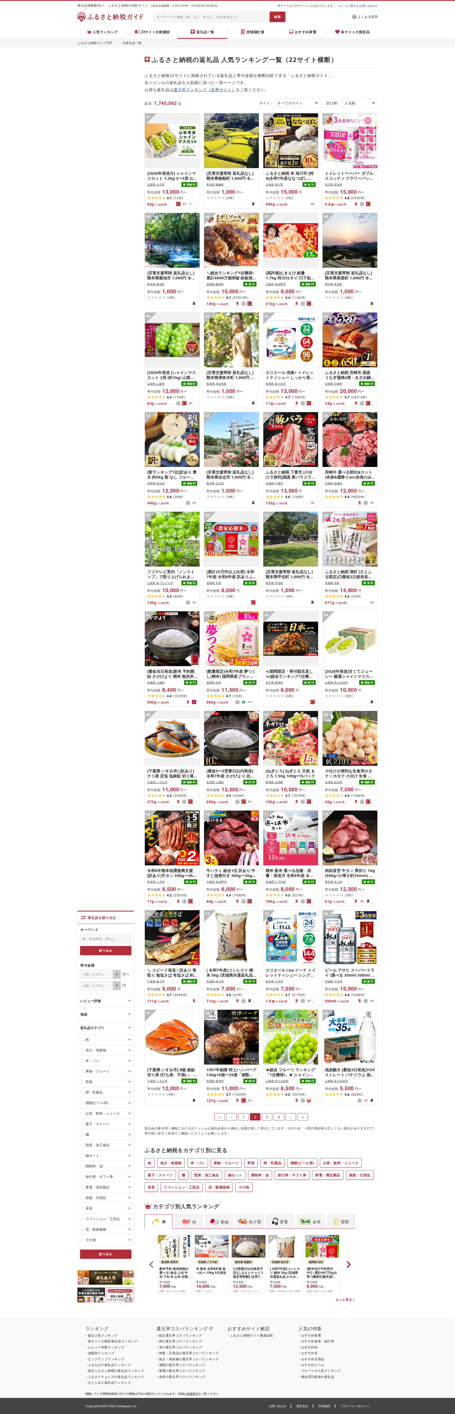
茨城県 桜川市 (215, 981)
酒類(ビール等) (302, 1163)
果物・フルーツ (226, 1163)
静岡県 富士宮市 (276, 384)
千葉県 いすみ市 (157, 782)
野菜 (251, 1163)
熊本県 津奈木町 (216, 384)
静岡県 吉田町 (274, 782)
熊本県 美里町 (334, 284)
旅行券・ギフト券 (292, 1175)
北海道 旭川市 (274, 184)
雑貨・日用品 (359, 1175)
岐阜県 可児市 (274, 981)
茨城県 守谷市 (334, 981)
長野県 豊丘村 (156, 483)
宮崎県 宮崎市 (334, 384)
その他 (244, 1187)
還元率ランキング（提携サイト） (205, 89)
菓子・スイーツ (160, 1175)
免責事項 (192, 1394)
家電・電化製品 (327, 1175)
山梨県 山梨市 (156, 384)
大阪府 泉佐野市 (276, 284)
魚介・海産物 (171, 1163)
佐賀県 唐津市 (215, 1081)
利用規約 (324, 1406)
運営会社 (302, 1406)
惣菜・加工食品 (206, 1175)
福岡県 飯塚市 (215, 284)
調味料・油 (260, 1175)
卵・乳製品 (272, 1163)
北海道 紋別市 (334, 782)
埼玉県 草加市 (334, 184)
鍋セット (235, 1175)
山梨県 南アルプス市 (160, 583)
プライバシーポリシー (355, 1406)
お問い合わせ (277, 1406)
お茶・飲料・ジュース (341, 1163)
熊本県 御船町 (215, 184)
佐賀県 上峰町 (156, 682)
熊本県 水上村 (334, 882)
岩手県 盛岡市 (274, 682)
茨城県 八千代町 (276, 882)
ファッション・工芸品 (181, 1187)
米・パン (198, 1163)
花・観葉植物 (219, 1187)
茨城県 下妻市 (274, 483)
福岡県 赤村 (213, 583)
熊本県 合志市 (215, 483)
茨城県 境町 (332, 583)
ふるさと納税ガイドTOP (94, 43)
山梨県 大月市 (156, 184)
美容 (151, 1187)
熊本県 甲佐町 (274, 583)
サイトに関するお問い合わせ (358, 6)
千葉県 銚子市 (156, 981)
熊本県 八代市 (156, 882)
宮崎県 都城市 (334, 483)
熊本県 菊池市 (156, 284)
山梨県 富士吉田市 (336, 682)
